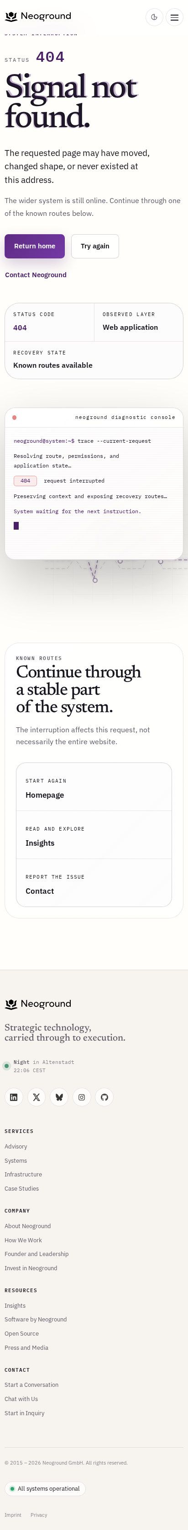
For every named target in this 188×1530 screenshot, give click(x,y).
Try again (95, 246)
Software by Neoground (36, 1319)
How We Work (23, 1240)
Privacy (39, 1515)
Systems (16, 1160)
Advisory (16, 1146)
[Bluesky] (59, 1097)
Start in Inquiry (24, 1413)
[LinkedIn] (14, 1097)
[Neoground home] (73, 17)
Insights (15, 1305)
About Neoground (28, 1225)
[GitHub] (104, 1097)
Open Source (22, 1333)
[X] (36, 1097)
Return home (34, 246)
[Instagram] (82, 1097)
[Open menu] (174, 17)
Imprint (13, 1515)
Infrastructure (23, 1174)
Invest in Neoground (31, 1268)
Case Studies (22, 1188)
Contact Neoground (36, 274)
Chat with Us (21, 1398)
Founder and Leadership (37, 1253)
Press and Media (26, 1347)
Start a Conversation (31, 1384)
